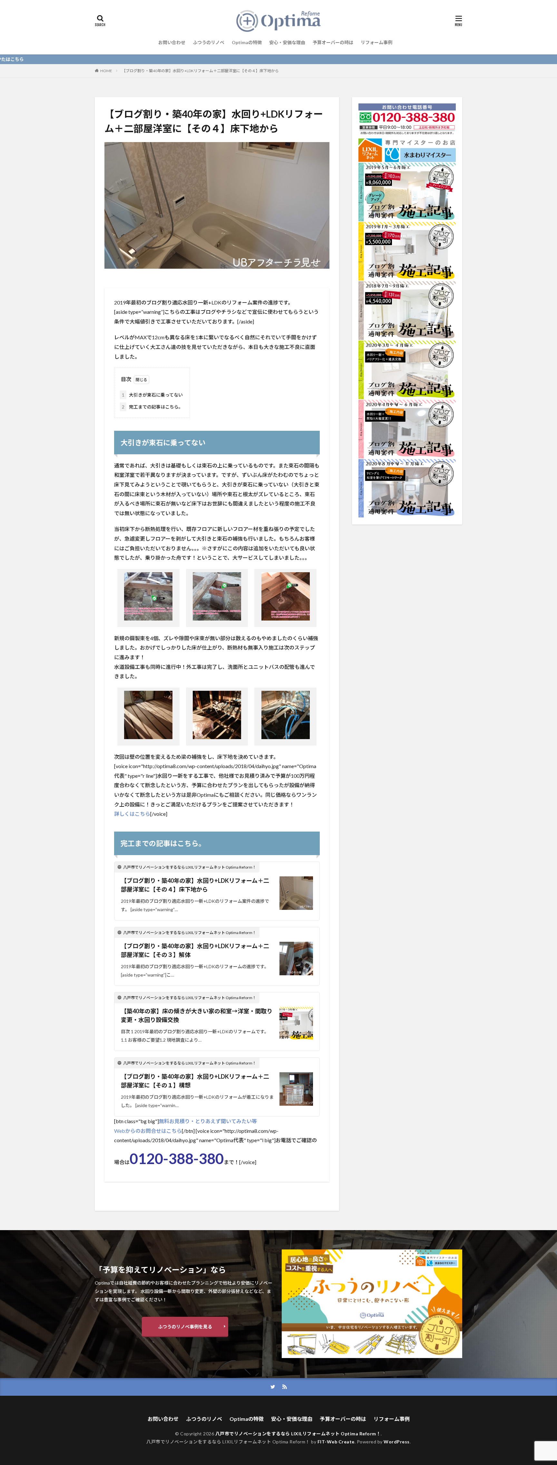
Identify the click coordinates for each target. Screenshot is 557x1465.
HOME (106, 70)
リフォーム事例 (376, 42)
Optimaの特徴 (247, 42)
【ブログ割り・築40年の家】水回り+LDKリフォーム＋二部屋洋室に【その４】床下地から (200, 70)
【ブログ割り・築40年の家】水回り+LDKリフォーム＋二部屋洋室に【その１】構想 (195, 1081)
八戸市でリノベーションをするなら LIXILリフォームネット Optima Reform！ (298, 1433)
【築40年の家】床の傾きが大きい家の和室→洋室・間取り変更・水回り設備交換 (196, 1015)
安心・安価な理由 (287, 42)
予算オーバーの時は (333, 42)
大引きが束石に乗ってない (152, 395)
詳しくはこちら (132, 814)
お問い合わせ (171, 42)
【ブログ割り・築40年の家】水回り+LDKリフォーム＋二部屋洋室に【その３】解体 (195, 950)
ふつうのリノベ (208, 42)
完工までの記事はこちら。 (152, 407)
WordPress (397, 1441)
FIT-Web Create (336, 1441)
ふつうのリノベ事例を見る (185, 1326)
